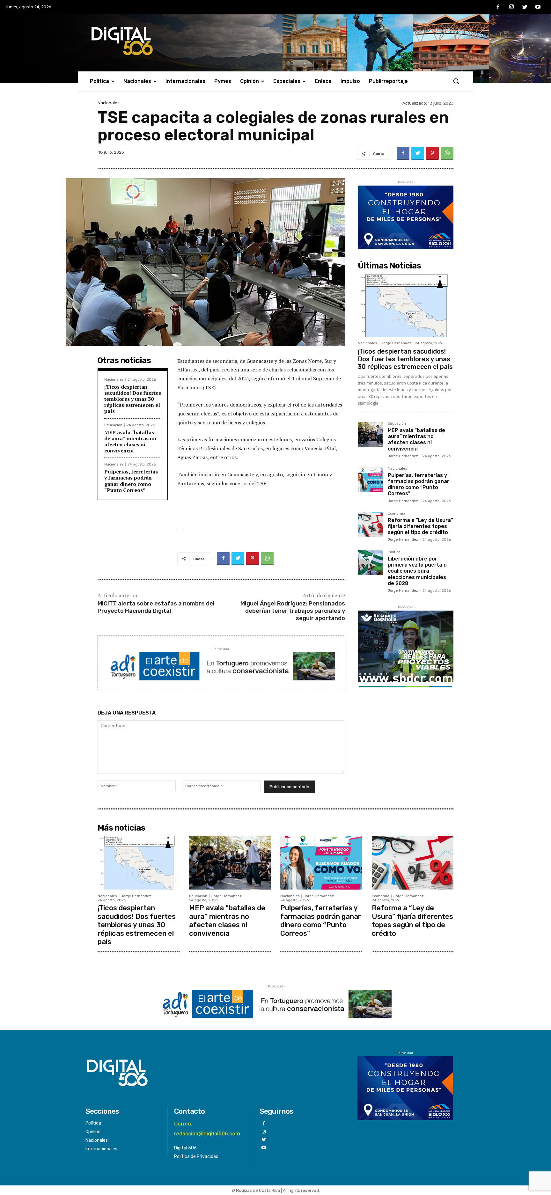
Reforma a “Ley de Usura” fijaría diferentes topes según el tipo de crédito (420, 526)
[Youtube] (538, 7)
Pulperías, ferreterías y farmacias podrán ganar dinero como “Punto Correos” (131, 481)
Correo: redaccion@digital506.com (207, 1128)
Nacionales (109, 103)
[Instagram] (511, 7)
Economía (396, 514)
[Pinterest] (432, 153)
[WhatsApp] (447, 153)
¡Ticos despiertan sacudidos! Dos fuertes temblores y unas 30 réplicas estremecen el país (132, 399)
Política (394, 552)
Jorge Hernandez (396, 343)
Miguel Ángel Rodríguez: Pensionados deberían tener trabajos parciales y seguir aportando (292, 611)
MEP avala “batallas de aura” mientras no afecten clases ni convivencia (130, 441)
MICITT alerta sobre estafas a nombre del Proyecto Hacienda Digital (156, 607)
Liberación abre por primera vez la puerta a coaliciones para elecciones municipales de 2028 (417, 571)
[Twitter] (525, 7)
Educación (113, 425)
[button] (456, 81)
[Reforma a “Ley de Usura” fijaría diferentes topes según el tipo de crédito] (370, 524)
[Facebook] (498, 7)
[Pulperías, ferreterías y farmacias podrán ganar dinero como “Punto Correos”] (370, 479)
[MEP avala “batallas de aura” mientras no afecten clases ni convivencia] (370, 434)
